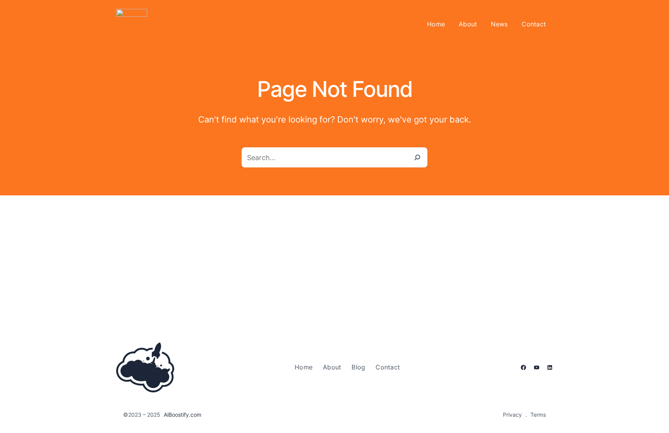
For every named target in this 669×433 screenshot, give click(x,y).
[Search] (417, 157)
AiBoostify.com (182, 414)
